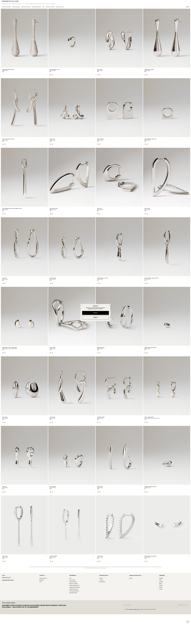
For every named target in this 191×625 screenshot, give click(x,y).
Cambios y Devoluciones (74, 585)
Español (95, 317)
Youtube (160, 587)
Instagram (161, 578)
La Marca (101, 580)
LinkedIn (160, 589)
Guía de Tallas (72, 580)
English (95, 312)
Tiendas (101, 578)
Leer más (53, 3)
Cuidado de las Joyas (73, 589)
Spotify (160, 583)
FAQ (70, 578)
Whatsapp (41, 580)
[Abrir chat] (187, 621)
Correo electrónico (43, 578)
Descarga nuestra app (7, 580)
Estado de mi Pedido (73, 583)
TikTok (160, 580)
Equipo (130, 578)
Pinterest (161, 585)
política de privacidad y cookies (134, 609)
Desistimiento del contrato (74, 587)
